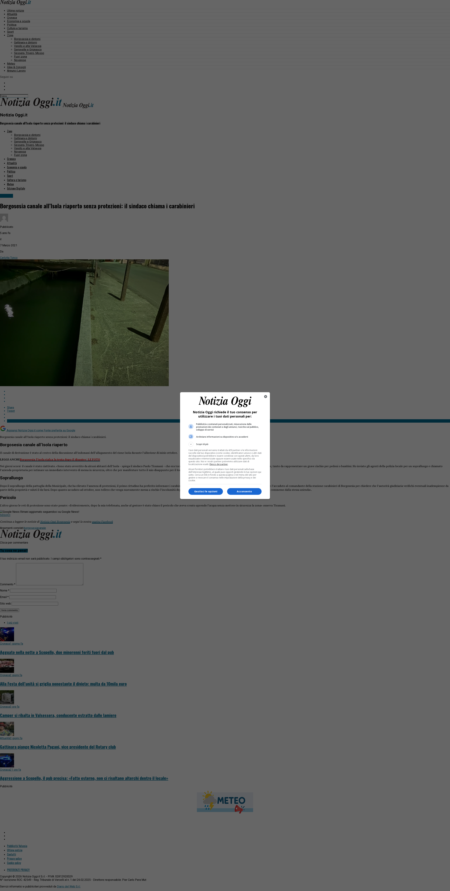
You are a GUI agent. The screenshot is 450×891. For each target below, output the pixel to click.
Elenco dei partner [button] (219, 464)
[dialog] (225, 445)
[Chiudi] (265, 396)
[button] (225, 444)
